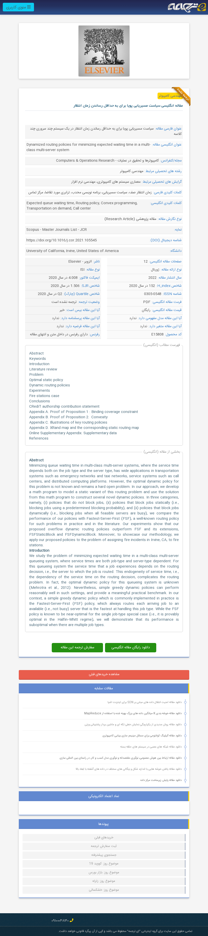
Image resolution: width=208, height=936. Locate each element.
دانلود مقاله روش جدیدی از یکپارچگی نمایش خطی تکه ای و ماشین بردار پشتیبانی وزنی (133, 724)
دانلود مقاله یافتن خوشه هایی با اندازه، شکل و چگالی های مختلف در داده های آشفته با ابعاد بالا (129, 769)
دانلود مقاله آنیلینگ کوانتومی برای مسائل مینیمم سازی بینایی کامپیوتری (142, 736)
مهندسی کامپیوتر (170, 96)
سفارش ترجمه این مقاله (77, 647)
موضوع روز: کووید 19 (103, 863)
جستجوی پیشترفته (103, 855)
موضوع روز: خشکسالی (104, 890)
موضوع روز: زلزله (103, 881)
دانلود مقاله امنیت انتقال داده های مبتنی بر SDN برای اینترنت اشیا (145, 702)
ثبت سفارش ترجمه (104, 846)
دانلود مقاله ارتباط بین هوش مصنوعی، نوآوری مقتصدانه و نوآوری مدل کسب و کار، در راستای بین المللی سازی (121, 758)
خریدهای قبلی (103, 837)
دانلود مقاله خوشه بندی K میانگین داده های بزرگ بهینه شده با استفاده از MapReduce (133, 713)
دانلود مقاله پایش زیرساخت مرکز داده (161, 780)
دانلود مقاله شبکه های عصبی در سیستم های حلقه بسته (151, 747)
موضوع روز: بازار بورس (104, 872)
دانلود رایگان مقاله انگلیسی (130, 647)
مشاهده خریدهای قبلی (104, 674)
